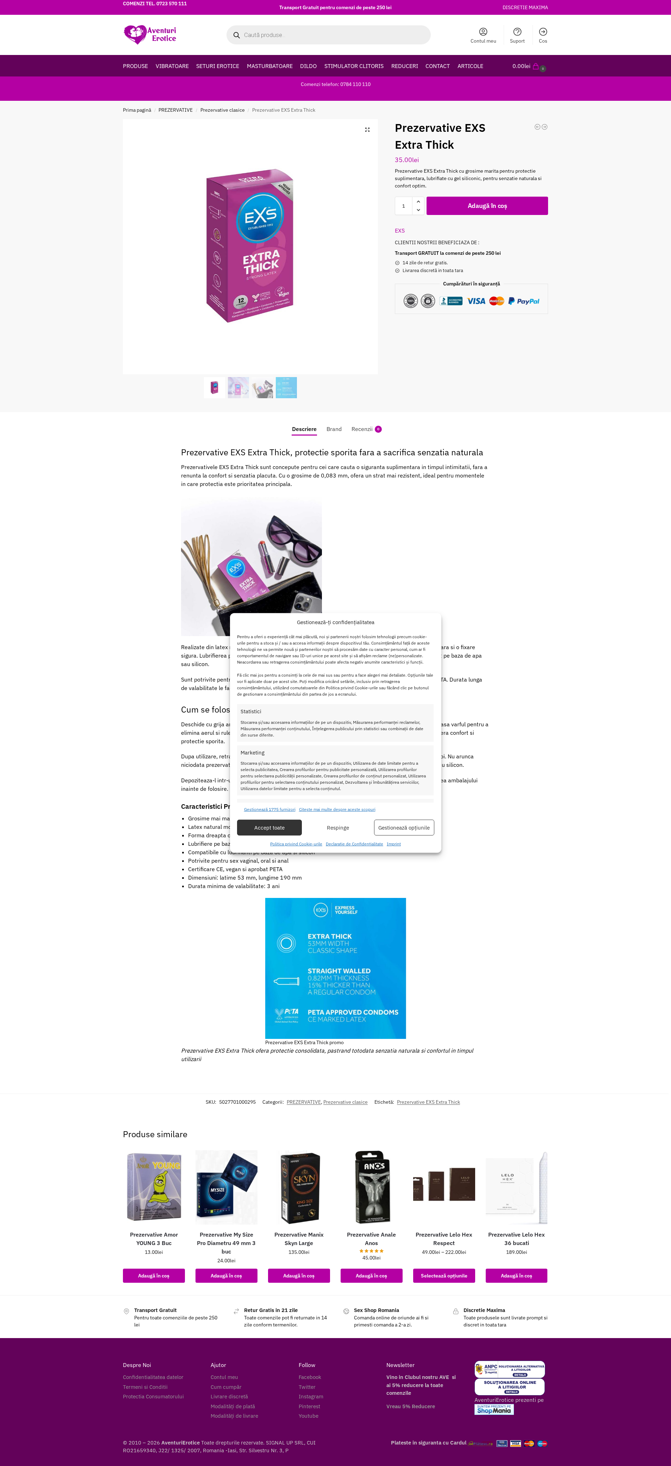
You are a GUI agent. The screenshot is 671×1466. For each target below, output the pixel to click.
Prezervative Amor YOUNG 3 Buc (154, 1238)
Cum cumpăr (226, 1387)
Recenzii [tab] (365, 428)
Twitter (307, 1387)
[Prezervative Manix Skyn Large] (299, 1187)
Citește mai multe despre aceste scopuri (337, 809)
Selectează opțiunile (444, 1276)
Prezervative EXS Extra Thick (428, 1102)
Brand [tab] (334, 428)
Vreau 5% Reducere (410, 1406)
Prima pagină (137, 110)
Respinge (338, 827)
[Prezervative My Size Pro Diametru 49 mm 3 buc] (226, 1187)
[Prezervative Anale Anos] (372, 1187)
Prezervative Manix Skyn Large (299, 1238)
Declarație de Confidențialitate (354, 843)
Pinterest (309, 1406)
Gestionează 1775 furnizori (270, 809)
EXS (400, 230)
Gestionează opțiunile (404, 827)
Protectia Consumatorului (153, 1396)
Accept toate (269, 827)
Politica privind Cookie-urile (296, 843)
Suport (517, 41)
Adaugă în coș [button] (153, 1276)
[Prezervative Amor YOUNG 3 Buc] (154, 1187)
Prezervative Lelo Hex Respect (444, 1238)
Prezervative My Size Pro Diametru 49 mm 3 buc (226, 1243)
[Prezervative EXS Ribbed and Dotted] (537, 126)
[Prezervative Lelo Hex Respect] (444, 1187)
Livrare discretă (229, 1396)
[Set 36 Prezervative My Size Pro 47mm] (544, 126)
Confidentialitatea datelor (153, 1377)
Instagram (311, 1396)
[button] (530, 65)
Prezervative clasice (222, 110)
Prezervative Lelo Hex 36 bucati (516, 1238)
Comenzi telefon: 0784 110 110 (336, 84)
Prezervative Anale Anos (371, 1238)
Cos (543, 41)
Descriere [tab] (304, 428)
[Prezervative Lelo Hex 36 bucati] (517, 1187)
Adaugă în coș (487, 206)
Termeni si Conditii (145, 1387)
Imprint (394, 843)
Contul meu (483, 41)
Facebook (310, 1377)
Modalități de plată (233, 1406)
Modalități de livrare (234, 1415)
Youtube (308, 1415)
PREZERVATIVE (176, 110)
